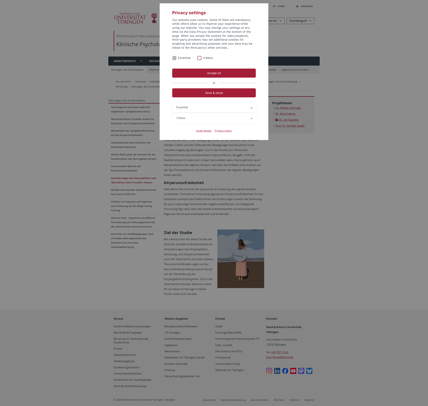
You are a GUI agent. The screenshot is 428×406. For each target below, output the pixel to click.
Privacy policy (223, 130)
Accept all (214, 73)
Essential (184, 58)
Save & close (214, 93)
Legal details (203, 130)
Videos (208, 58)
